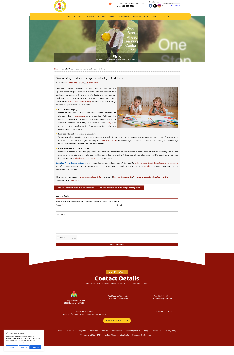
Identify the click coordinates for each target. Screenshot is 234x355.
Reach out (148, 166)
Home (67, 16)
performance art (109, 140)
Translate (175, 5)
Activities (101, 16)
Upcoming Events (140, 16)
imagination (79, 116)
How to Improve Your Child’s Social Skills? (75, 188)
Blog (154, 16)
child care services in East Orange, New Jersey (156, 163)
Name (59, 205)
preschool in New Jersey (79, 101)
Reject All (24, 347)
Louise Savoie (92, 83)
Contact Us (164, 16)
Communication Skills (122, 177)
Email (120, 205)
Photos (105, 331)
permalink (74, 180)
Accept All (36, 347)
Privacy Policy (170, 331)
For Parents (124, 16)
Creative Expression (142, 177)
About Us (77, 16)
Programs (90, 16)
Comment (61, 214)
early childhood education (85, 158)
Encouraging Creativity (90, 177)
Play (109, 123)
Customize (12, 347)
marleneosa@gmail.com (161, 298)
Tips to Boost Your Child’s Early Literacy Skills (121, 188)
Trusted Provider (161, 177)
